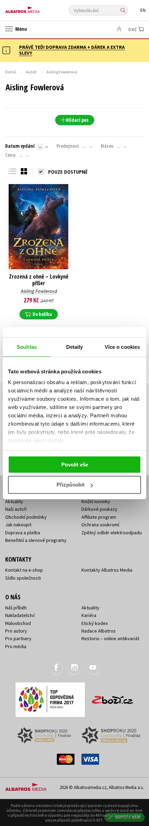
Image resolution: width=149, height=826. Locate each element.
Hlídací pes (77, 120)
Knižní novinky (95, 501)
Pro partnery (18, 638)
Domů (10, 71)
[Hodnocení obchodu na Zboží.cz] (112, 697)
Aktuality (14, 501)
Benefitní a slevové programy (36, 540)
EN (143, 10)
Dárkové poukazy (99, 509)
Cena (10, 155)
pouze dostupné (68, 171)
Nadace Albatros (98, 631)
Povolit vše (74, 465)
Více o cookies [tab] (122, 347)
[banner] (36, 8)
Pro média (15, 646)
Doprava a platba (22, 532)
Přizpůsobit (70, 485)
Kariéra (88, 615)
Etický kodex (94, 623)
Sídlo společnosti (23, 578)
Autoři (31, 71)
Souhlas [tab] (27, 347)
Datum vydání (20, 146)
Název (107, 146)
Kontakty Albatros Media (106, 570)
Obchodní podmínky (26, 517)
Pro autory (16, 631)
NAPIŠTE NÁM (128, 817)
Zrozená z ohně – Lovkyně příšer (38, 280)
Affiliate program (98, 517)
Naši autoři (16, 509)
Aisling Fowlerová (38, 291)
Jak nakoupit (18, 524)
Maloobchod (18, 623)
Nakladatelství (20, 615)
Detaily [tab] (74, 347)
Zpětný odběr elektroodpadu (111, 532)
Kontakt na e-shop (24, 570)
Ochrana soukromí (100, 524)
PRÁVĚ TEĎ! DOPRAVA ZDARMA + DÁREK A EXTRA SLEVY (72, 50)
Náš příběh (16, 608)
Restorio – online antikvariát (110, 638)
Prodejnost (67, 146)
